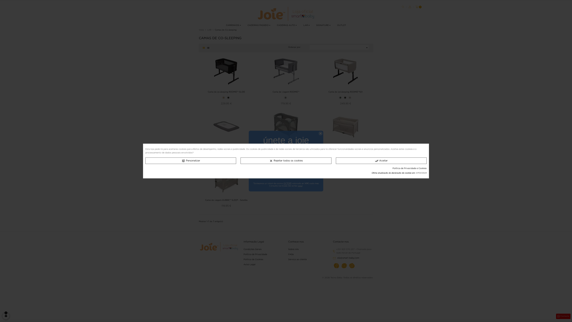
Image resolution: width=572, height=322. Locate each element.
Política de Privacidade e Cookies (410, 168)
